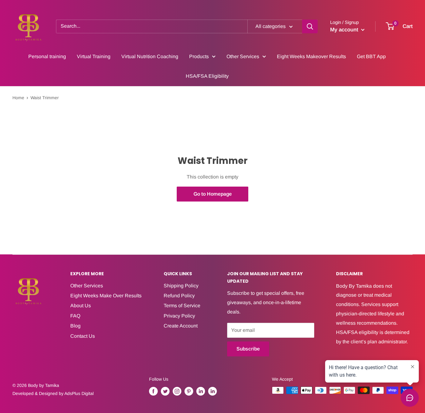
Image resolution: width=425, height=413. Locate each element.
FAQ (75, 315)
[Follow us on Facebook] (153, 391)
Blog (75, 325)
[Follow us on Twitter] (165, 391)
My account (345, 30)
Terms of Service (182, 305)
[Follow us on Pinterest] (188, 391)
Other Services (243, 56)
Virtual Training (93, 56)
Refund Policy (179, 295)
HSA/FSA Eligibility (207, 76)
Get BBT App (371, 56)
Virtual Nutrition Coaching (149, 56)
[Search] (310, 26)
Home (18, 97)
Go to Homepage (213, 194)
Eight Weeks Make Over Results (106, 295)
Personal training (47, 56)
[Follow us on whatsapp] (212, 391)
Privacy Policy (179, 315)
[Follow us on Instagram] (177, 391)
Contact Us (82, 336)
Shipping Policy (181, 285)
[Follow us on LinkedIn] (200, 391)
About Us (80, 305)
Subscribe (248, 348)
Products (199, 56)
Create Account (181, 325)
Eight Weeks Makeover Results (311, 56)
